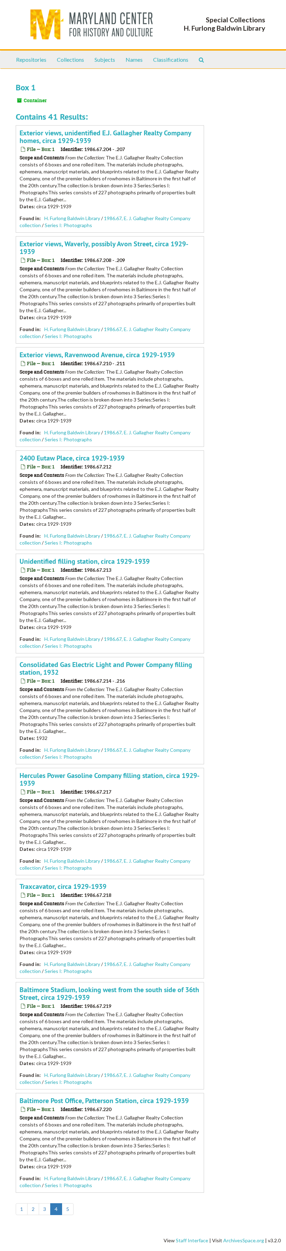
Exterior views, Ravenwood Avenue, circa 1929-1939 (97, 354)
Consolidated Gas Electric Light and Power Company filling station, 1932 (106, 668)
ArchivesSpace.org (243, 1240)
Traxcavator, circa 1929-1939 (63, 886)
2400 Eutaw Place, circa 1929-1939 (72, 458)
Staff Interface (192, 1240)
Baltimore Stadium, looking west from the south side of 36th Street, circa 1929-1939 (109, 993)
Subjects (105, 59)
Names (134, 59)
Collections (70, 59)
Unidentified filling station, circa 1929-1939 (85, 561)
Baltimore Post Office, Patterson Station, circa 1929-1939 (104, 1100)
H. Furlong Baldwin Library (72, 218)
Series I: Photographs (68, 225)
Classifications (170, 59)
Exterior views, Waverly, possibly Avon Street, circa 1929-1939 (104, 247)
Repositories (31, 59)
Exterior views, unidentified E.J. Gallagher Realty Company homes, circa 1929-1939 (105, 136)
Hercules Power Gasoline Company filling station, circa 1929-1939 (110, 779)
